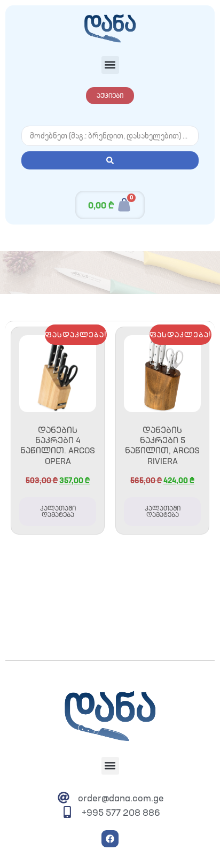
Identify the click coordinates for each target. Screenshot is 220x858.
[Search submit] (110, 160)
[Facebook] (110, 838)
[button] (110, 65)
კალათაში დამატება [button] (58, 511)
